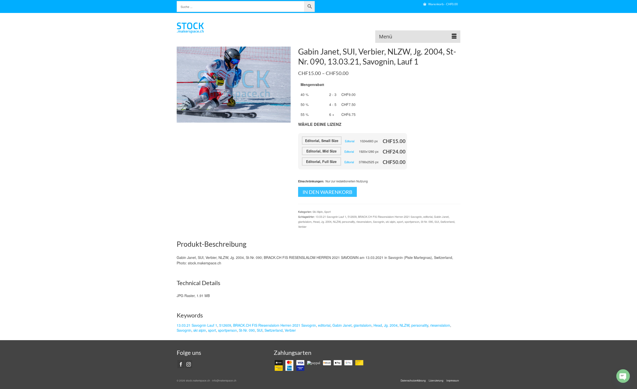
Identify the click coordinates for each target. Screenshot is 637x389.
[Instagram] (188, 364)
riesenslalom (364, 222)
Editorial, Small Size (321, 140)
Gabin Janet (441, 217)
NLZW (336, 222)
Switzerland (447, 222)
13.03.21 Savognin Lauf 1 (331, 217)
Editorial (349, 141)
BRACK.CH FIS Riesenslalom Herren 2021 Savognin (390, 217)
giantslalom (305, 222)
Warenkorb (442, 4)
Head (316, 222)
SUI (436, 222)
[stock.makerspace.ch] (221, 28)
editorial (427, 217)
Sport (327, 212)
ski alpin (390, 222)
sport (400, 222)
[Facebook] (180, 364)
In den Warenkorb (327, 192)
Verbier (302, 227)
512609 (352, 217)
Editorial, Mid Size (321, 151)
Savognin (378, 222)
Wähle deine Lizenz (319, 124)
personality (348, 222)
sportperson (412, 222)
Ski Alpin (318, 212)
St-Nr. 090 (427, 222)
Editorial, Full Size (321, 161)
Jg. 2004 (326, 222)
